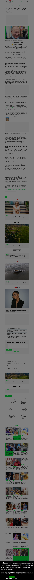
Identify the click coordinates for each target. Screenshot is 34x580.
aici (27, 567)
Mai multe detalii (27, 564)
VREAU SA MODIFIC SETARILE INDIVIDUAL (11, 578)
